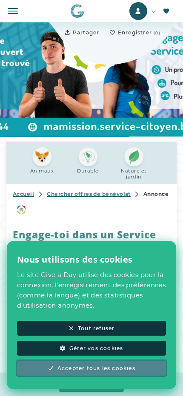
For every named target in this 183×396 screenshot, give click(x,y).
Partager (86, 32)
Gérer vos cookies (96, 348)
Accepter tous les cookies (96, 368)
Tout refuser (96, 328)
